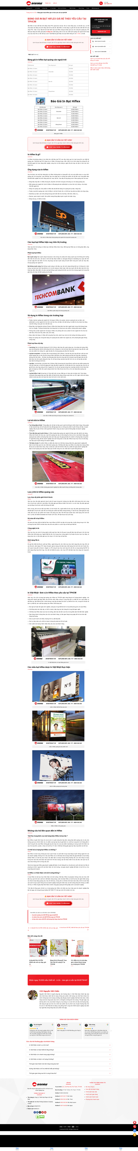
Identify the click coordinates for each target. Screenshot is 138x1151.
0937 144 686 (63, 1105)
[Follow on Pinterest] (42, 1112)
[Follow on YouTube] (45, 1112)
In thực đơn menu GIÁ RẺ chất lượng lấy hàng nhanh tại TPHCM (49, 919)
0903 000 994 (64, 1102)
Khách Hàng (81, 8)
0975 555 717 (63, 1096)
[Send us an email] (40, 1112)
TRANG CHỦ (48, 3)
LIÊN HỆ (55, 3)
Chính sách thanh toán (92, 1097)
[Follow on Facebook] (35, 1112)
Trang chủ (29, 12)
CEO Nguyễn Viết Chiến (49, 991)
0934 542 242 (63, 1099)
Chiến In (17, 1149)
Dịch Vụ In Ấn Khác (62, 8)
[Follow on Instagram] (37, 1112)
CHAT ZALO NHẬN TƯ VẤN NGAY (59, 47)
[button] (111, 1031)
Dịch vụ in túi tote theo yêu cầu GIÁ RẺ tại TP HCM (100, 59)
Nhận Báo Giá (101, 31)
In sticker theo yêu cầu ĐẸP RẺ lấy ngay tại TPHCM (46, 917)
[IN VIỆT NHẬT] (34, 3)
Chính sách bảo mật (91, 1091)
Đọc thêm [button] (59, 1037)
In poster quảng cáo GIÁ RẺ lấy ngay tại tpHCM (45, 915)
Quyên (86, 1149)
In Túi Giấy (37, 8)
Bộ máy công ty (90, 1086)
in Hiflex (78, 33)
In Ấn (34, 12)
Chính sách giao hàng (92, 1094)
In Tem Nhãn (53, 8)
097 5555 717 (108, 3)
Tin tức (87, 8)
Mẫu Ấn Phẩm (72, 8)
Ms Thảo (52, 1149)
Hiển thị (36, 54)
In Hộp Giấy (44, 8)
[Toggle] (110, 1045)
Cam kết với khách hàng (92, 1089)
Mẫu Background (95, 8)
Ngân (121, 1149)
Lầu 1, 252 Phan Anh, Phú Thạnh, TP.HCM (72, 1086)
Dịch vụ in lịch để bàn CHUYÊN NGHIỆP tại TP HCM (99, 64)
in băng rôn (49, 31)
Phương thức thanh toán (92, 1099)
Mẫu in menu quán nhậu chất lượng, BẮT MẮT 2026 (100, 68)
